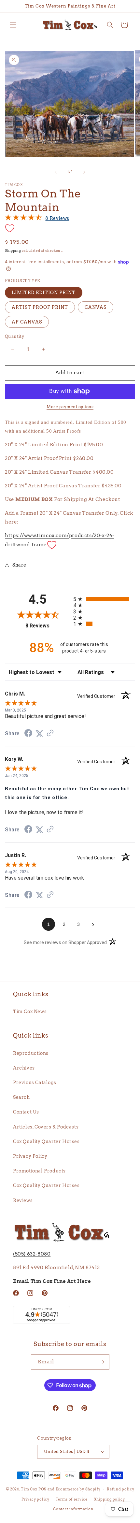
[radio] (104, 599)
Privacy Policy (30, 1156)
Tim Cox (29, 1489)
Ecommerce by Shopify (78, 1489)
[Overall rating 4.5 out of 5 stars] (23, 219)
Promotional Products (39, 1170)
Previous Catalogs (34, 1082)
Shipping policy (109, 1499)
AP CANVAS (27, 321)
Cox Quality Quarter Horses (46, 1141)
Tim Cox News (30, 1011)
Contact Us (26, 1111)
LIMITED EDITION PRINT (44, 292)
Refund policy (120, 1489)
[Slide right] (84, 172)
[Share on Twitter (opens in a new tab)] (39, 734)
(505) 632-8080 (31, 1254)
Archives (24, 1067)
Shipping (13, 250)
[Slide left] (56, 172)
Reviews (23, 1200)
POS (42, 1489)
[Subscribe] (102, 1362)
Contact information (73, 1509)
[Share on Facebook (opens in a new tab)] (28, 734)
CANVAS (95, 307)
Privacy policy (35, 1499)
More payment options (70, 406)
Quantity (14, 336)
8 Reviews (57, 218)
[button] (13, 25)
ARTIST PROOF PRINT (40, 307)
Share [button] (19, 565)
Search (21, 1097)
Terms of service (71, 1499)
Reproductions (31, 1053)
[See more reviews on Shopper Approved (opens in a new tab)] (50, 734)
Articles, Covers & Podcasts (45, 1126)
